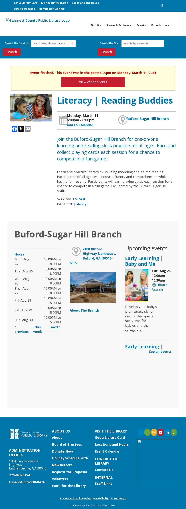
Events (141, 25)
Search (11, 52)
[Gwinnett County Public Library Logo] (38, 20)
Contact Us (104, 469)
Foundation (159, 25)
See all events (160, 351)
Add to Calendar (80, 125)
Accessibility (101, 498)
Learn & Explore (118, 25)
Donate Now (62, 451)
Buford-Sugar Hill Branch (147, 118)
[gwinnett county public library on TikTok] (174, 432)
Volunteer (60, 479)
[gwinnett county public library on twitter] (147, 432)
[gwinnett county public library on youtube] (160, 432)
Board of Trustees (67, 444)
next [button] (55, 327)
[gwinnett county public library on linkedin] (167, 432)
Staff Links (103, 483)
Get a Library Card (25, 3)
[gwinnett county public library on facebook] (141, 432)
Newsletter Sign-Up (52, 8)
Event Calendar (107, 451)
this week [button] (37, 329)
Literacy (81, 204)
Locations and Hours (85, 3)
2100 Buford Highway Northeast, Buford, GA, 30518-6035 (93, 256)
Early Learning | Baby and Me (144, 261)
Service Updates (24, 8)
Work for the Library (69, 486)
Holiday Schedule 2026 (70, 458)
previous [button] (22, 331)
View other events (93, 82)
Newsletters (62, 465)
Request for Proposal (69, 472)
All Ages (80, 198)
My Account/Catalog (54, 3)
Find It (95, 25)
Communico (118, 498)
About (57, 437)
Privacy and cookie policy (75, 498)
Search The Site (109, 43)
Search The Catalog (16, 43)
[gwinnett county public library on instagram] (154, 432)
